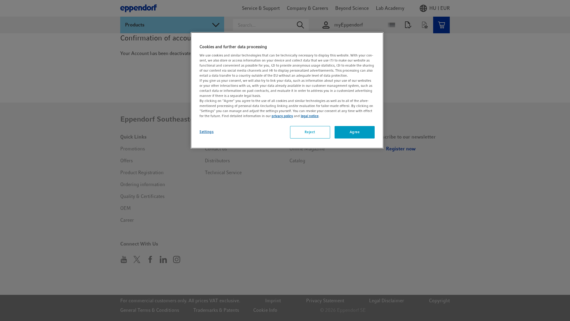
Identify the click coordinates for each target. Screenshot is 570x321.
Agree (355, 132)
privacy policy (282, 116)
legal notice (310, 116)
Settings (207, 132)
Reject (310, 132)
